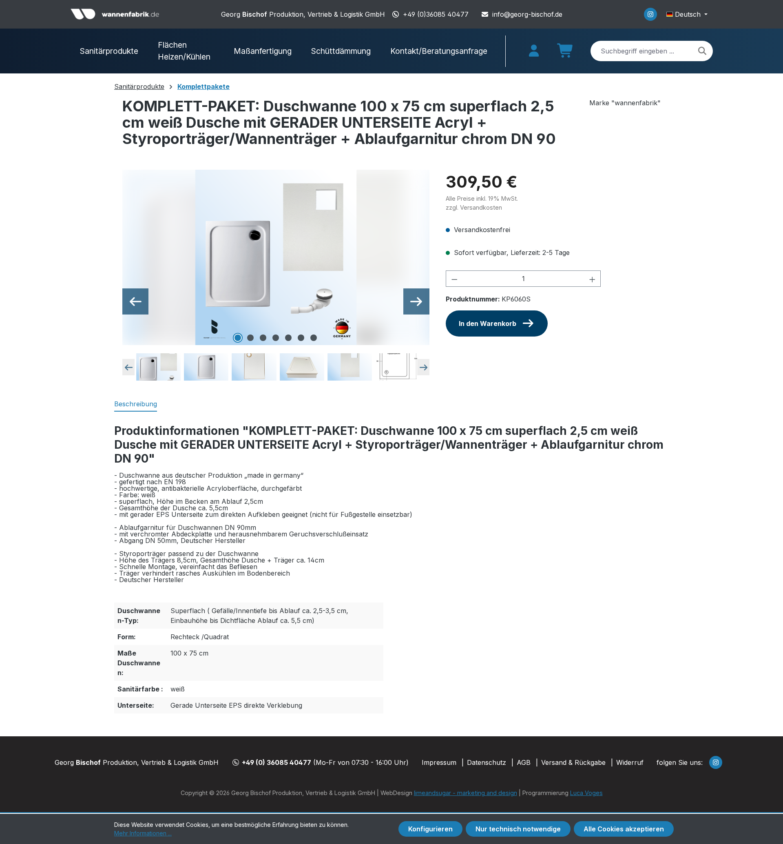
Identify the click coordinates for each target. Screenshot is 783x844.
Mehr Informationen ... (143, 833)
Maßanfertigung (263, 51)
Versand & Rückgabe (573, 762)
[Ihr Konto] (534, 51)
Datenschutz (486, 762)
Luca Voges (586, 792)
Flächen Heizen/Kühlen (184, 51)
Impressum (439, 762)
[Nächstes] (416, 301)
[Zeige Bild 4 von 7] (275, 337)
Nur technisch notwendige (518, 829)
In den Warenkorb (487, 323)
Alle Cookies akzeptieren (624, 829)
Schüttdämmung (341, 51)
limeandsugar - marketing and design (465, 792)
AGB (524, 762)
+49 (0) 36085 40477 (276, 762)
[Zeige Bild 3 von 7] (263, 337)
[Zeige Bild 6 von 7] (301, 337)
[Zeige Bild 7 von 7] (313, 337)
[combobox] (652, 51)
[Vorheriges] (135, 301)
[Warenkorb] (566, 53)
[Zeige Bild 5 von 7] (288, 337)
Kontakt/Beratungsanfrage (438, 51)
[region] (276, 276)
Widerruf (630, 762)
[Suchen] (702, 51)
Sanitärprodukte (109, 51)
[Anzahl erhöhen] (592, 278)
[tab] (135, 404)
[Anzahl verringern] (454, 278)
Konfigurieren (430, 829)
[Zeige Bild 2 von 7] (250, 337)
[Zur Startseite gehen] (115, 14)
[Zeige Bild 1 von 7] (237, 337)
